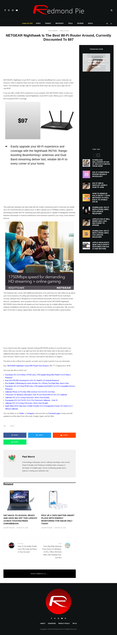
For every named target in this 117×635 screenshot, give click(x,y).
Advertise (52, 623)
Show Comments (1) (38, 573)
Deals (90, 23)
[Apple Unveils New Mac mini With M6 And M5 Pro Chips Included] (96, 62)
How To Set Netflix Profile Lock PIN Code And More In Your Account (27, 548)
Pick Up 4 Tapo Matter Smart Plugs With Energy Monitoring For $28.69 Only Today (57, 519)
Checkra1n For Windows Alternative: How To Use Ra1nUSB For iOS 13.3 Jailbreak (36, 395)
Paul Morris (53, 31)
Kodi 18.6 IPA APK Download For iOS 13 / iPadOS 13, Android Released (32, 380)
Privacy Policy (64, 623)
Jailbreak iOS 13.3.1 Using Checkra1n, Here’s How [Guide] (27, 397)
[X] (9, 10)
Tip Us (74, 623)
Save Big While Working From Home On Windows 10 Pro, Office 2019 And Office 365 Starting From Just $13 (51, 550)
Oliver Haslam (9, 528)
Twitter (21, 413)
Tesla (70, 23)
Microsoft (60, 23)
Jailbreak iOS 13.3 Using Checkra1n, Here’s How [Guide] (26, 403)
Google (48, 23)
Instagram (30, 413)
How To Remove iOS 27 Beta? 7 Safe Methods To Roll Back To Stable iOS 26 (101, 198)
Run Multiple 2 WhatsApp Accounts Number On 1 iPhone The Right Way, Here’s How (37, 383)
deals (12, 425)
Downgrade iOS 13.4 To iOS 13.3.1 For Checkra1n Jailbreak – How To (31, 400)
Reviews (80, 23)
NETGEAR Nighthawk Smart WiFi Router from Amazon (28, 366)
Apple (38, 23)
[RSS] (107, 23)
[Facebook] (5, 10)
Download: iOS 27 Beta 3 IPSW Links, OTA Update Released (100, 234)
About (42, 623)
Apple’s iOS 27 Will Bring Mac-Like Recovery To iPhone (101, 222)
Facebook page (54, 413)
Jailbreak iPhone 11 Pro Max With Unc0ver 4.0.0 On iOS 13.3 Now (30, 392)
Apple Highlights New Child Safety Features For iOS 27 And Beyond (100, 246)
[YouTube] (17, 10)
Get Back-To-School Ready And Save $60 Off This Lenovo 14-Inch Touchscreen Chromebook (20, 519)
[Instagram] (13, 10)
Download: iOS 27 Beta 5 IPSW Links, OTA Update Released (100, 210)
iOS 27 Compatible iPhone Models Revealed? (100, 174)
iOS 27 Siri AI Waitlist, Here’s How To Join (99, 185)
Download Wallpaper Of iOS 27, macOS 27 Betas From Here (101, 163)
